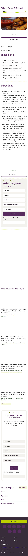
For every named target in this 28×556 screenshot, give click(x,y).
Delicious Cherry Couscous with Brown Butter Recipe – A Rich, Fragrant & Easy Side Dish (13, 394)
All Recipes (22, 487)
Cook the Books (4, 342)
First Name (7, 190)
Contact (3, 540)
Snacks (23, 342)
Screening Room (5, 544)
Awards (3, 537)
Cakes (9, 342)
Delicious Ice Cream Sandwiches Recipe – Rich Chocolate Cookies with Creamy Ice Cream (13, 311)
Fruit (17, 342)
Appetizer (10, 370)
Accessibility (22, 552)
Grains (20, 342)
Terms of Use (13, 552)
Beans (13, 370)
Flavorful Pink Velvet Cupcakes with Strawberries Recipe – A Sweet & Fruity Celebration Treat (13, 338)
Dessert (14, 342)
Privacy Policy (3, 552)
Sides (21, 370)
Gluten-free (17, 370)
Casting (16, 540)
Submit (13, 214)
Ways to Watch (14, 521)
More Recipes (5, 404)
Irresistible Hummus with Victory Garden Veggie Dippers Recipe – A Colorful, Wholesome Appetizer (14, 366)
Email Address (7, 200)
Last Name (6, 195)
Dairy (12, 342)
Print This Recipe (13, 39)
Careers (16, 537)
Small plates (20, 398)
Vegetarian (3, 316)
